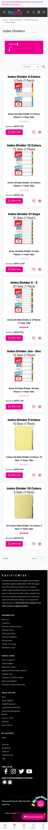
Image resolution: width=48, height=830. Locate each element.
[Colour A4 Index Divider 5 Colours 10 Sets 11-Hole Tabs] (24, 435)
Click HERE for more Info (11, 4)
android (4, 782)
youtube (29, 771)
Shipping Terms (7, 630)
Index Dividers (10, 22)
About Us (5, 619)
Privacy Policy (7, 641)
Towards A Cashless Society (12, 678)
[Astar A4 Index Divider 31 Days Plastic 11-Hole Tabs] (24, 229)
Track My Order (7, 755)
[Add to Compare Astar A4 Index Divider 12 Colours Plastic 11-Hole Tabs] (39, 200)
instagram (13, 771)
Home (5, 20)
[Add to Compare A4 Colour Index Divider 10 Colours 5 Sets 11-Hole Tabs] (39, 543)
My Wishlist (6, 748)
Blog (3, 697)
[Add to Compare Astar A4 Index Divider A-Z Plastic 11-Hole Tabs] (39, 338)
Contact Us (6, 623)
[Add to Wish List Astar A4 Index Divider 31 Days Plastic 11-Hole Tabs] (33, 269)
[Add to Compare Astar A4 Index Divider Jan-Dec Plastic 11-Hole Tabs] (39, 406)
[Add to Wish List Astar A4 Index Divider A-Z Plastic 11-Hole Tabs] (33, 338)
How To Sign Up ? (8, 660)
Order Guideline (7, 664)
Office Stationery (16, 20)
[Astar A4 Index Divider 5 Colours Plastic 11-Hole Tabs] (24, 92)
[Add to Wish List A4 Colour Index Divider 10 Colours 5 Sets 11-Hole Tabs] (33, 543)
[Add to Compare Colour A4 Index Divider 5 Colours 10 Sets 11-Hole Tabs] (39, 475)
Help (3, 759)
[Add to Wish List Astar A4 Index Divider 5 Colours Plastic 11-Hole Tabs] (33, 132)
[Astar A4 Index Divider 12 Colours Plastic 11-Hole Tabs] (24, 161)
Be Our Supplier (7, 701)
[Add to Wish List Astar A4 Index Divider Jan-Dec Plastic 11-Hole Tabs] (33, 406)
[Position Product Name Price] (31, 66)
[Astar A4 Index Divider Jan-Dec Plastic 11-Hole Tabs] (24, 366)
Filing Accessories (31, 20)
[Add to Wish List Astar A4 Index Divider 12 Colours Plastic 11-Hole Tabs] (33, 200)
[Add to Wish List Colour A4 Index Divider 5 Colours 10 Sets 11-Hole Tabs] (33, 475)
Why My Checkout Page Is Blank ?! (14, 671)
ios (10, 782)
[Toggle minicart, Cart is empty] (43, 12)
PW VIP (4, 715)
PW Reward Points (8, 634)
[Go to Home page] (15, 12)
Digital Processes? (8, 704)
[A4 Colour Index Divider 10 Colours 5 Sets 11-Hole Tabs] (24, 504)
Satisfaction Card (8, 648)
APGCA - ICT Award (9, 644)
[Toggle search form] (28, 12)
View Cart (5, 744)
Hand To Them (7, 718)
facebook (6, 771)
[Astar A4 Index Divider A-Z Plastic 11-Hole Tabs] (24, 298)
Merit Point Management (11, 711)
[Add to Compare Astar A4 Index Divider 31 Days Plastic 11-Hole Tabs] (39, 269)
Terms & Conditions (9, 637)
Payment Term (7, 674)
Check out (5, 751)
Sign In (4, 737)
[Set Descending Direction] (43, 66)
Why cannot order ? (9, 667)
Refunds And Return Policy (11, 627)
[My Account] (33, 12)
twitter (21, 771)
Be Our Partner (7, 725)
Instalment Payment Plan (11, 708)
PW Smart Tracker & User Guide (13, 685)
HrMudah (5, 722)
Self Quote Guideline (9, 681)
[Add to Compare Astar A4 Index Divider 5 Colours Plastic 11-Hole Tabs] (39, 132)
